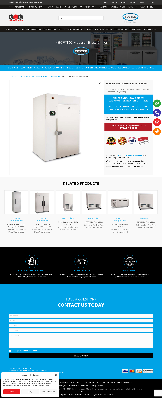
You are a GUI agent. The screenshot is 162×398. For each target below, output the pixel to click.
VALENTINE (103, 7)
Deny (30, 392)
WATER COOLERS (149, 29)
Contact (141, 2)
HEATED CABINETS (75, 29)
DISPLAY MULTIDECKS (103, 29)
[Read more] (26, 194)
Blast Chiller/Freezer (51, 76)
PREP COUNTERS (120, 29)
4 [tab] (80, 241)
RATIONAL (33, 7)
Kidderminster (74, 386)
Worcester (84, 386)
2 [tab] (75, 241)
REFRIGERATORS (135, 29)
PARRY (142, 7)
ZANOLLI (150, 7)
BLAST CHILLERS (12, 29)
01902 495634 (132, 107)
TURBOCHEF (85, 7)
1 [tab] (73, 241)
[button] (56, 375)
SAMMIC (42, 7)
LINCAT (50, 7)
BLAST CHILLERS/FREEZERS (30, 29)
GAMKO (58, 7)
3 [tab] (78, 241)
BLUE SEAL (114, 7)
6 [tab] (84, 241)
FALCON (123, 7)
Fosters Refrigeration (33, 76)
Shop (20, 76)
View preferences (48, 392)
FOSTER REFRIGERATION (18, 7)
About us (114, 2)
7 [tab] (86, 241)
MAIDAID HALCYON (71, 7)
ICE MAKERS (88, 29)
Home (106, 2)
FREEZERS (61, 29)
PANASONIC (132, 7)
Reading (93, 386)
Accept (11, 392)
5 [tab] (82, 241)
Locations (132, 2)
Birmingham (63, 386)
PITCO (94, 7)
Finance (123, 2)
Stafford (100, 386)
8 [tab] (89, 241)
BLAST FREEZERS (49, 29)
